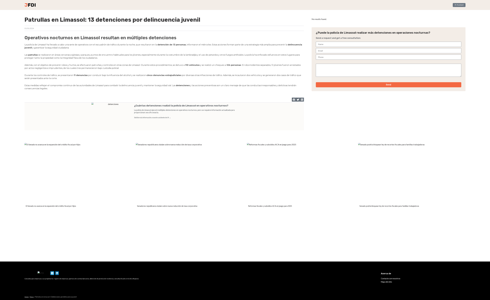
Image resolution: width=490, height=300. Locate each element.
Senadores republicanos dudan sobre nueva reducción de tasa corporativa (167, 206)
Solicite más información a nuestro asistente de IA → (152, 117)
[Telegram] (52, 273)
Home (26, 297)
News (32, 297)
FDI (32, 5)
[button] (294, 100)
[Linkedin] (57, 273)
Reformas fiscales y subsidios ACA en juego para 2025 (270, 206)
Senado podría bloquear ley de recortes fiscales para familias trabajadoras (389, 206)
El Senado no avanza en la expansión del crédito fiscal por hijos (51, 206)
